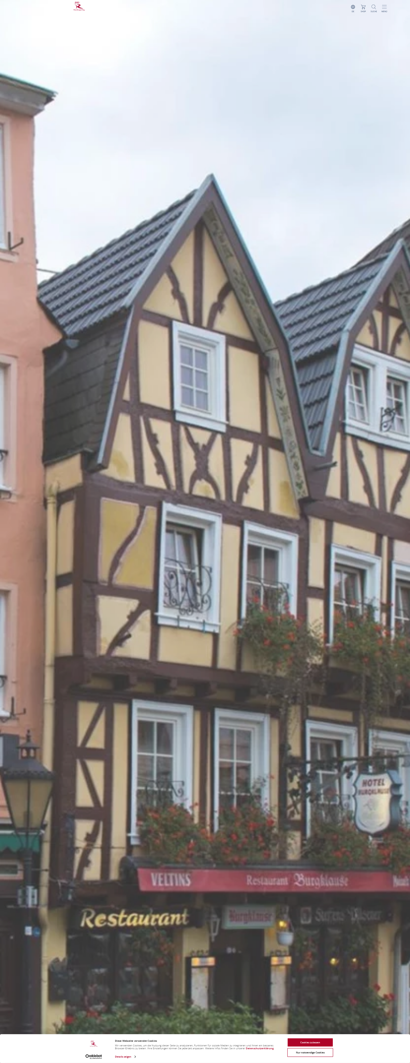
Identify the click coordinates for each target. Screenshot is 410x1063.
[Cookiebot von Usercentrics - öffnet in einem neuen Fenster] (94, 1056)
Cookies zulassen (310, 1042)
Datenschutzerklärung (260, 1048)
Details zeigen (123, 1056)
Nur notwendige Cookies (310, 1052)
